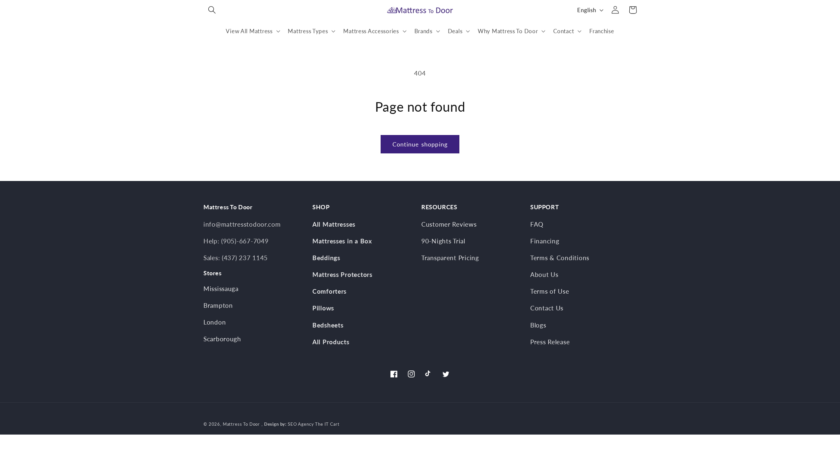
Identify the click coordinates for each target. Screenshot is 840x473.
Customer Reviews (449, 224)
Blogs (538, 325)
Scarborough (222, 339)
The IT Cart (327, 424)
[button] (212, 10)
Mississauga (221, 288)
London (214, 322)
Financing (544, 241)
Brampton (218, 305)
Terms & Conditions (559, 257)
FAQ (536, 224)
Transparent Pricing (450, 257)
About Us (544, 274)
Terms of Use (549, 291)
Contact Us (546, 308)
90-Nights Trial (443, 241)
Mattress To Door (241, 424)
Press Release (550, 342)
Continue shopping (420, 144)
